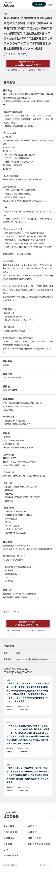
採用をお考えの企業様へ (40, 843)
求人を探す (9, 826)
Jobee (8, 4)
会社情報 (32, 832)
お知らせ (32, 826)
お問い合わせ (34, 837)
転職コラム (9, 837)
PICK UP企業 (10, 832)
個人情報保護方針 (10, 865)
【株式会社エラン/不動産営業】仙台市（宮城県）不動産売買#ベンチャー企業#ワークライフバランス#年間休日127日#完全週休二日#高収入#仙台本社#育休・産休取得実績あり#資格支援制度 (27, 774)
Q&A (6, 849)
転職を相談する (11, 855)
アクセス (8, 843)
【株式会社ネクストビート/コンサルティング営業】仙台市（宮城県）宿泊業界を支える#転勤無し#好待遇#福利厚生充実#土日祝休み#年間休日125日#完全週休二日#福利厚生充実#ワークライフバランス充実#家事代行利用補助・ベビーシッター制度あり (27, 692)
